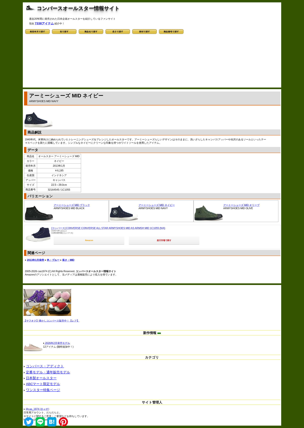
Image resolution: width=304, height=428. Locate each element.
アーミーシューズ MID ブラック (72, 205)
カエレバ (63, 231)
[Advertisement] (152, 62)
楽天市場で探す (164, 240)
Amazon (89, 240)
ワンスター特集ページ (43, 390)
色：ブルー (53, 260)
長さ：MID (68, 260)
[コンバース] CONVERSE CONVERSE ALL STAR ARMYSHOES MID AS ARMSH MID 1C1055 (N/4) (108, 228)
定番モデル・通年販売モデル (48, 372)
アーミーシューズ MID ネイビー (157, 205)
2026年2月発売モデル (57, 343)
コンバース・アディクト (45, 366)
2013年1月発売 (35, 260)
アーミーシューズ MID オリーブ (241, 205)
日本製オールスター (41, 378)
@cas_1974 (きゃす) (37, 409)
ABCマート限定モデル (43, 384)
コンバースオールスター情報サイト (78, 8)
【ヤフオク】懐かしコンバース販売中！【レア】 (51, 320)
